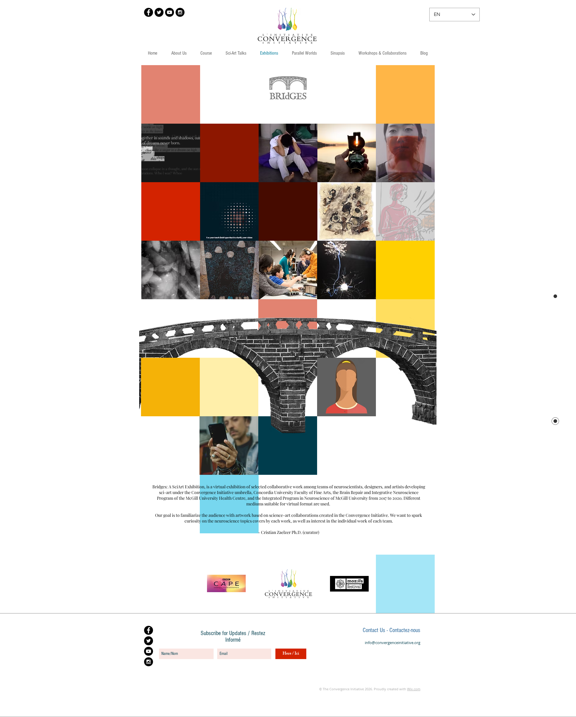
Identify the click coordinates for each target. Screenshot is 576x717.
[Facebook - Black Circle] (148, 12)
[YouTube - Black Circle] (169, 12)
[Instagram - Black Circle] (180, 12)
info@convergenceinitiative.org (392, 642)
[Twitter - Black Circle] (159, 12)
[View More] (170, 153)
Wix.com (413, 689)
